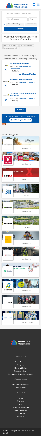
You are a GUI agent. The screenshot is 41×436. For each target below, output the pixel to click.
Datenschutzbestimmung (20, 407)
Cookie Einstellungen (20, 410)
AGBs (20, 404)
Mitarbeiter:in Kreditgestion (19, 63)
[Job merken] (6, 70)
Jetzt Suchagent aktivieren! (22, 120)
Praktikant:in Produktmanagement (21, 79)
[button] (5, 24)
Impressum (20, 416)
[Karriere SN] (17, 5)
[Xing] (21, 350)
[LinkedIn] (24, 350)
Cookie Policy (20, 413)
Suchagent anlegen (20, 371)
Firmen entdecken (20, 368)
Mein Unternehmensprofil (20, 385)
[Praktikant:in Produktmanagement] (6, 81)
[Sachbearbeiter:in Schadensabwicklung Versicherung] (6, 95)
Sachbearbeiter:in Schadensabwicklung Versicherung (23, 94)
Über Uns (20, 401)
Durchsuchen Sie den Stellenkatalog (20, 374)
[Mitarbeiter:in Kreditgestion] (6, 65)
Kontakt (20, 398)
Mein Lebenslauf (20, 362)
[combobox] (21, 14)
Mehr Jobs (20, 110)
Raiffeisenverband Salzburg (26, 82)
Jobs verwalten (21, 388)
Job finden (20, 365)
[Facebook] (17, 350)
